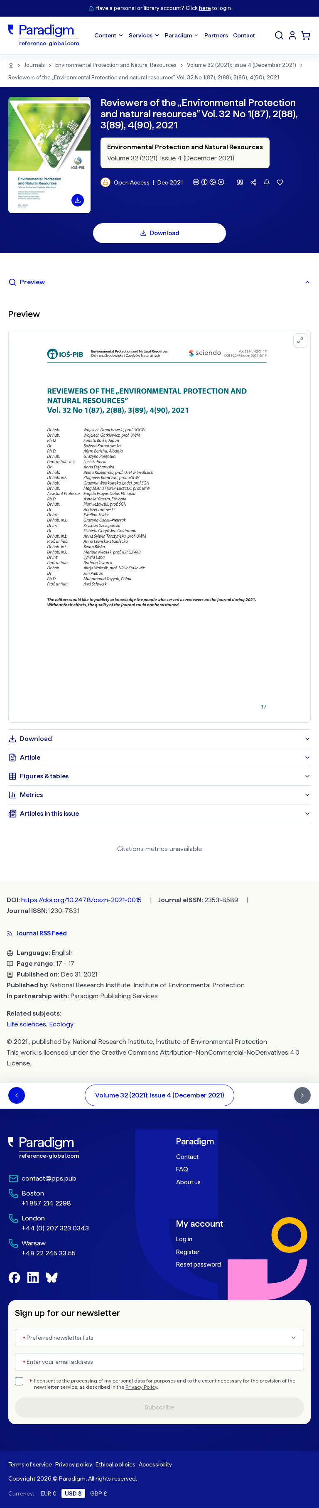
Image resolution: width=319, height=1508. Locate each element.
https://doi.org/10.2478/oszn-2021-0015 (81, 900)
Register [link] (187, 1252)
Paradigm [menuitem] (178, 35)
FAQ (182, 1169)
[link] (75, 1147)
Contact (187, 1157)
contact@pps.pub (49, 1178)
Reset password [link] (198, 1264)
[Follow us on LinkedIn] (33, 1278)
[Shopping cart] (306, 35)
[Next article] (302, 1095)
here (205, 8)
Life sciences (26, 1024)
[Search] (279, 35)
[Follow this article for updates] (266, 182)
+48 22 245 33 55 (49, 1253)
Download (164, 233)
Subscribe (159, 1407)
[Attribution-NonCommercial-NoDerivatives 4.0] (208, 182)
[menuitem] (292, 35)
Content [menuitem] (105, 35)
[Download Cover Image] (77, 200)
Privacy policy (73, 1464)
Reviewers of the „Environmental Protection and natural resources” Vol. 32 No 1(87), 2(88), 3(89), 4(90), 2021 (143, 77)
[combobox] (159, 1337)
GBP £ (98, 1493)
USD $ (73, 1493)
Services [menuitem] (140, 35)
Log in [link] (184, 1239)
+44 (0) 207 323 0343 (55, 1228)
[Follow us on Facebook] (14, 1278)
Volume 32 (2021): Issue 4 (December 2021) (241, 65)
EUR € (48, 1493)
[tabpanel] (159, 510)
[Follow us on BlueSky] (52, 1278)
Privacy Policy (141, 1387)
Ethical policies (115, 1464)
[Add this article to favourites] (280, 182)
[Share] (253, 182)
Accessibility (155, 1464)
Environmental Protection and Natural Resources (116, 65)
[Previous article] (16, 1095)
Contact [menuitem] (244, 35)
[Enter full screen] (300, 340)
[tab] (159, 282)
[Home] (11, 65)
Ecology (61, 1024)
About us (188, 1182)
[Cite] (240, 182)
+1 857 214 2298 (46, 1203)
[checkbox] (19, 1381)
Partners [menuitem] (216, 35)
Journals (34, 65)
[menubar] (174, 35)
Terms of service (30, 1464)
